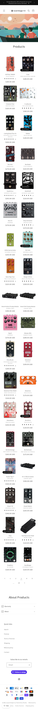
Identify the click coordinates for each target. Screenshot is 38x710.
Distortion (28, 360)
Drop (10, 535)
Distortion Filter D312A (10, 391)
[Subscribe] (29, 665)
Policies (6, 634)
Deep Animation (27, 220)
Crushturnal (28, 104)
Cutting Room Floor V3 (10, 133)
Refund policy (8, 648)
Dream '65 (10, 506)
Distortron (28, 391)
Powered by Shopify (21, 702)
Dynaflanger (27, 565)
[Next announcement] (34, 2)
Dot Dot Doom (28, 450)
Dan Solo (10, 164)
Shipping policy (30, 705)
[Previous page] (5, 578)
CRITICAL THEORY (10, 74)
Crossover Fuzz (10, 104)
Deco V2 (10, 220)
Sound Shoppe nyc (11, 702)
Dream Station (28, 506)
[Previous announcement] (4, 2)
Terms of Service (9, 639)
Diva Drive (28, 420)
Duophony (10, 565)
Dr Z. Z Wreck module (28, 476)
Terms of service (19, 705)
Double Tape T (10, 476)
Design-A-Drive (28, 277)
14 (19, 583)
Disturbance (10, 420)
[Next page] (24, 583)
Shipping (7, 643)
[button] (4, 11)
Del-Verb (27, 250)
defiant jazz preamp (10, 250)
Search (6, 629)
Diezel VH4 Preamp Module (27, 306)
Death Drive (10, 191)
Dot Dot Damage (10, 450)
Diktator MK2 (27, 333)
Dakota (28, 133)
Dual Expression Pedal (28, 535)
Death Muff (28, 191)
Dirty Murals (10, 360)
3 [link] (21, 578)
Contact (6, 652)
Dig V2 (10, 333)
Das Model (28, 164)
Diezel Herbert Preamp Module (10, 306)
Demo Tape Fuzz (10, 277)
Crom (27, 74)
